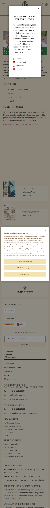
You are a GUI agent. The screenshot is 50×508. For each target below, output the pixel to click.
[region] (25, 254)
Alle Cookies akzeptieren (25, 268)
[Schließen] (45, 230)
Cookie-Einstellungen (25, 261)
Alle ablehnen (25, 274)
